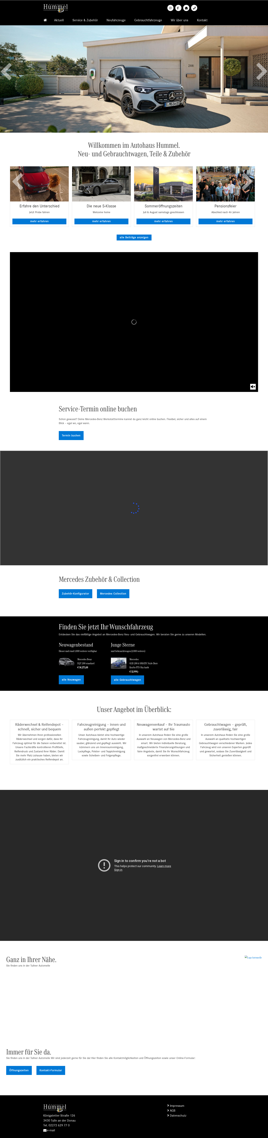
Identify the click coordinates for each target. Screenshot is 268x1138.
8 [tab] (148, 775)
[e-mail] (186, 8)
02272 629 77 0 (59, 1125)
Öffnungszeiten (19, 1070)
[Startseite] (45, 20)
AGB (172, 1110)
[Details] (39, 184)
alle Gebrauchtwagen (127, 680)
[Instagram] (170, 8)
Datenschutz (178, 1115)
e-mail (51, 1130)
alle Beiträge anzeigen (134, 237)
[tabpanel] (39, 196)
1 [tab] (122, 229)
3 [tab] (131, 229)
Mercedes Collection (113, 593)
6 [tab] (145, 229)
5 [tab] (141, 229)
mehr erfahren (39, 221)
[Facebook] (178, 8)
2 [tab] (127, 229)
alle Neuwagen (71, 679)
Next (262, 74)
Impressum (177, 1105)
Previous (6, 68)
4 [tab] (136, 229)
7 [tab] (143, 775)
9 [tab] (152, 775)
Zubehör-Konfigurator (75, 593)
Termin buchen (71, 435)
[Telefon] (194, 8)
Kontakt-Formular (51, 1070)
